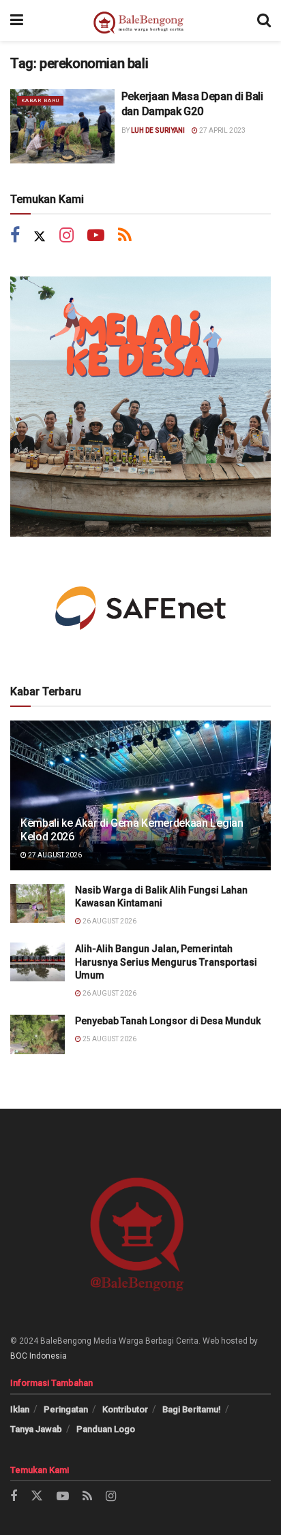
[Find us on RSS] (125, 236)
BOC (18, 1356)
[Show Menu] (16, 20)
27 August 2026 (54, 855)
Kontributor (125, 1409)
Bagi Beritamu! (191, 1409)
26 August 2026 (108, 921)
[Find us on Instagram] (66, 236)
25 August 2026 (108, 1039)
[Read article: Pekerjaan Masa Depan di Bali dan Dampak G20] (62, 126)
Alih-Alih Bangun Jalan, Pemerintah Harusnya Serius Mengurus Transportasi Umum (166, 962)
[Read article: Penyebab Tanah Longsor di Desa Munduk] (37, 1034)
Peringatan (66, 1409)
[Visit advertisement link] (140, 406)
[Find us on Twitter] (39, 236)
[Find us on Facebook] (15, 236)
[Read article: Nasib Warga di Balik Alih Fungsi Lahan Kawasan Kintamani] (37, 903)
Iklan (19, 1409)
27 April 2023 (222, 130)
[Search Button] (264, 20)
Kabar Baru (40, 100)
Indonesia (48, 1356)
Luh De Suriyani (158, 130)
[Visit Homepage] (140, 20)
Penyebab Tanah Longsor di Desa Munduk (168, 1020)
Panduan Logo (105, 1429)
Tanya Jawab (36, 1429)
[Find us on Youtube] (95, 236)
